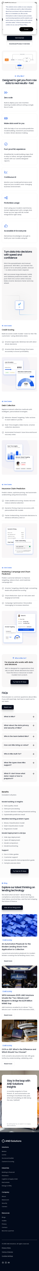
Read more (8, 961)
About (4, 1196)
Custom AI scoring (8, 1161)
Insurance (5, 1176)
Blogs (4, 1217)
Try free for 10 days (19, 682)
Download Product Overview (19, 44)
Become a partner (8, 1231)
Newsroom (5, 1200)
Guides (4, 1221)
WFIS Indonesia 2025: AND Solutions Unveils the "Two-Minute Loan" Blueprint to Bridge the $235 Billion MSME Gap (18, 999)
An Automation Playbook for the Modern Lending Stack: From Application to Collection (16, 947)
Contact (4, 1227)
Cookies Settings (7, 1256)
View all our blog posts (12, 908)
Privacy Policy (6, 1248)
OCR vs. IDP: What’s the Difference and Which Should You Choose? (19, 1050)
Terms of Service (7, 1252)
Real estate (5, 1182)
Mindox (4, 1151)
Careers (4, 1206)
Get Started (19, 38)
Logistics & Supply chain (10, 1179)
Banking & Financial (8, 1172)
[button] (35, 2)
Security (4, 1203)
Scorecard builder (8, 1158)
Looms (4, 1155)
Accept (26, 29)
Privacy (4, 1224)
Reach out (8, 707)
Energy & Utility (7, 1186)
